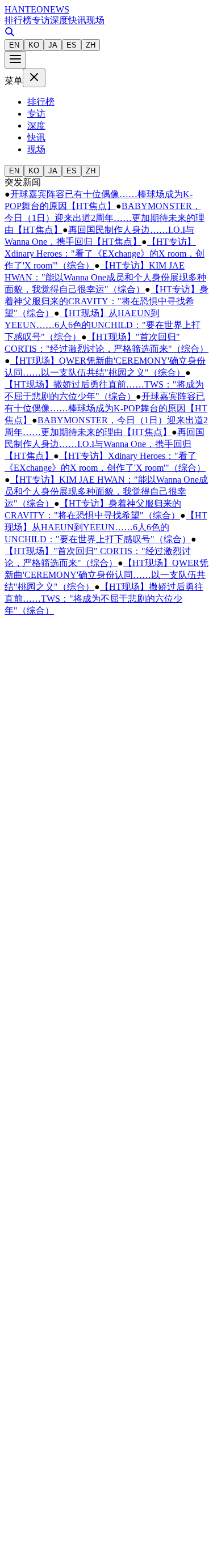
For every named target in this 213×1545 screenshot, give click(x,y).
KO (33, 45)
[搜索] (10, 34)
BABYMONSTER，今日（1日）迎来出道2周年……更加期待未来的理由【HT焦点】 (104, 218)
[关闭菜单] (34, 78)
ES (71, 45)
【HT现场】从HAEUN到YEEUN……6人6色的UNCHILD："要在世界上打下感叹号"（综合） (103, 325)
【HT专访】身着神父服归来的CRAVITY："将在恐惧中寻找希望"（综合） (106, 301)
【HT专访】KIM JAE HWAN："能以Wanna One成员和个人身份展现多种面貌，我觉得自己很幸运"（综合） (105, 277)
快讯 (77, 20)
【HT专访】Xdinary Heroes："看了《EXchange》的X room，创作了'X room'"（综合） (104, 253)
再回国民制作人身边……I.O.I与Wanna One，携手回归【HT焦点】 (104, 444)
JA (52, 45)
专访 (41, 20)
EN (14, 45)
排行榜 (18, 20)
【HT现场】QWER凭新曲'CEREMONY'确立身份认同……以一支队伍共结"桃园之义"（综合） (106, 574)
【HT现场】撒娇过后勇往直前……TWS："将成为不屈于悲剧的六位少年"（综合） (104, 598)
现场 (95, 20)
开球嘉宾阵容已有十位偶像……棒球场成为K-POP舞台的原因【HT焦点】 (106, 408)
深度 (59, 20)
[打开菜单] (15, 60)
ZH (90, 45)
